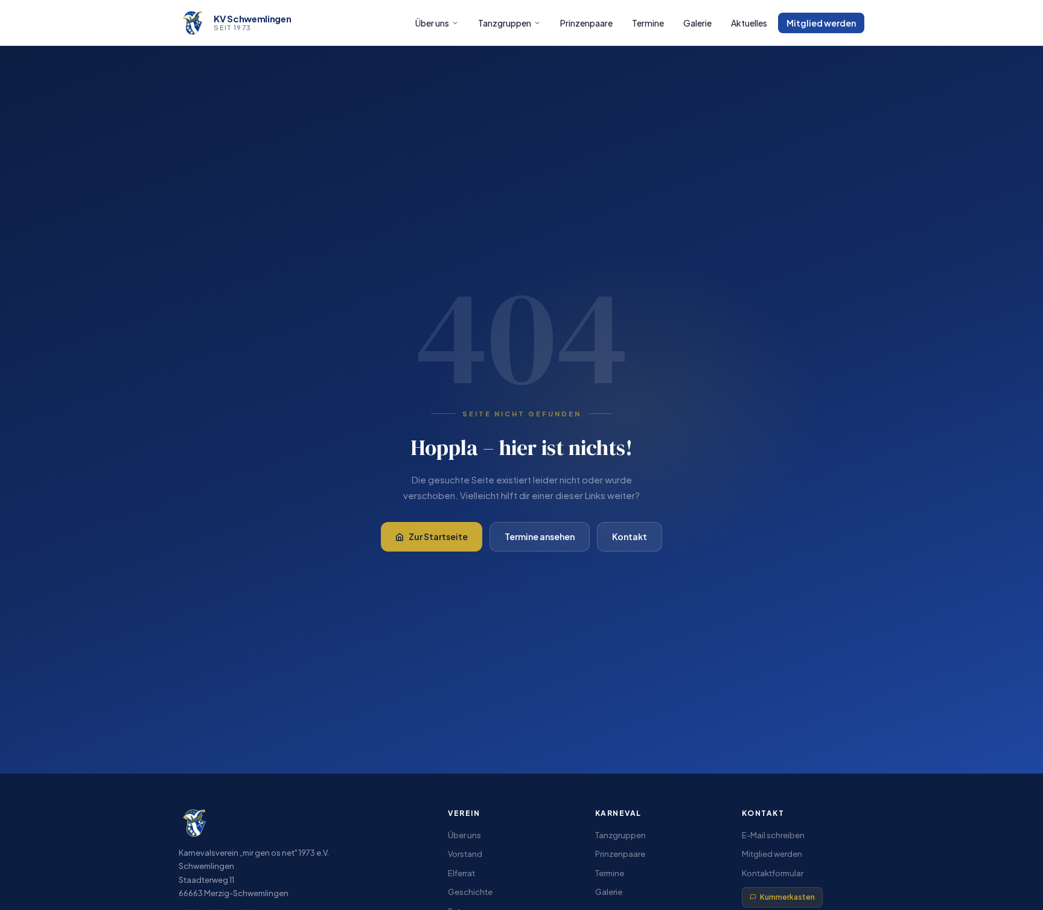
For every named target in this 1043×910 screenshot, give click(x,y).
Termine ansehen (540, 536)
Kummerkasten (787, 897)
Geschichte (470, 892)
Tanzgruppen (504, 23)
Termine (648, 23)
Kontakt (629, 536)
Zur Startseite (438, 536)
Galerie (697, 23)
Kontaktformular (772, 873)
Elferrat (461, 873)
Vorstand (465, 854)
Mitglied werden (821, 23)
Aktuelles (749, 23)
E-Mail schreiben (773, 835)
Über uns (432, 23)
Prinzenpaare (586, 23)
